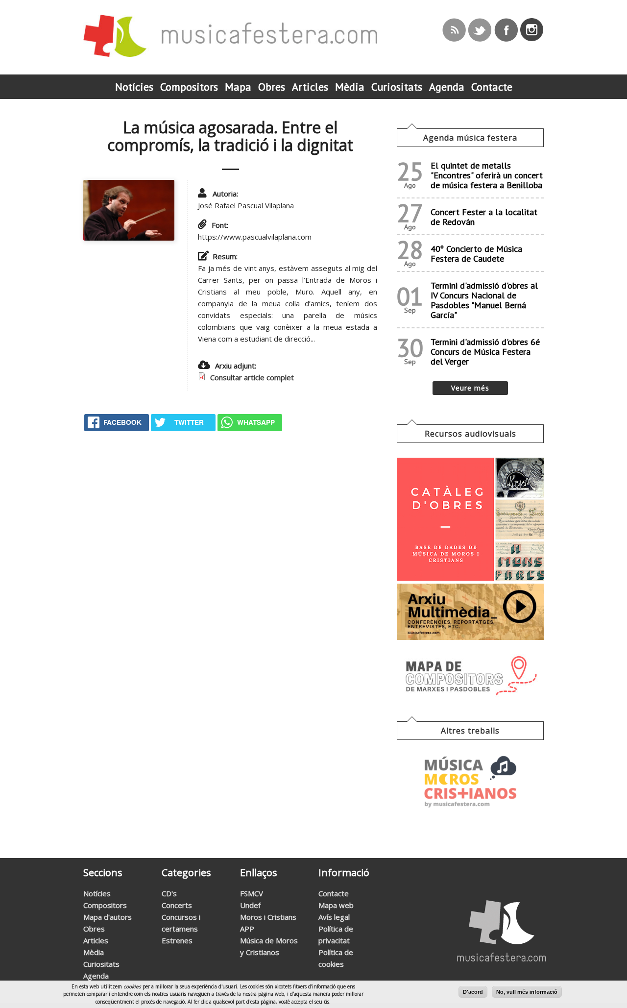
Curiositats (101, 964)
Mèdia (93, 952)
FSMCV (251, 893)
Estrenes (177, 940)
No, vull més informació (526, 992)
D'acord (473, 992)
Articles (95, 940)
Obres (94, 929)
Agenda (96, 976)
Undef (250, 905)
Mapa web (336, 905)
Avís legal (334, 917)
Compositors (105, 905)
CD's (169, 893)
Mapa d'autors (107, 917)
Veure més (470, 388)
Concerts (177, 905)
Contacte (333, 893)
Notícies (97, 893)
